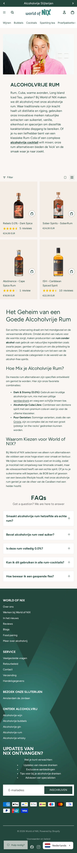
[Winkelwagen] (72, 12)
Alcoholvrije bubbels (15, 721)
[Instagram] (38, 847)
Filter (10, 177)
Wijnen (7, 22)
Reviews (8, 623)
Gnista (17, 421)
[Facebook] (32, 847)
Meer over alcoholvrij (15, 641)
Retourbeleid (10, 663)
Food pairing (10, 635)
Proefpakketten (67, 22)
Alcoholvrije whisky (14, 738)
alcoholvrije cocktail (24, 142)
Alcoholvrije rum (12, 732)
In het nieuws (11, 618)
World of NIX (32, 831)
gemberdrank (21, 400)
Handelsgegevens (13, 681)
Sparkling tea (47, 22)
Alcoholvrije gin (12, 726)
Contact (8, 669)
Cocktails (31, 22)
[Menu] (4, 12)
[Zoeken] (12, 12)
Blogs (6, 629)
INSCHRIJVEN (58, 790)
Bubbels (18, 22)
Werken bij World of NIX (17, 612)
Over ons (8, 606)
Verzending (9, 675)
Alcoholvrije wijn (12, 715)
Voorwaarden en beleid (38, 839)
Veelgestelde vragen (15, 658)
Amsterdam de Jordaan (16, 698)
